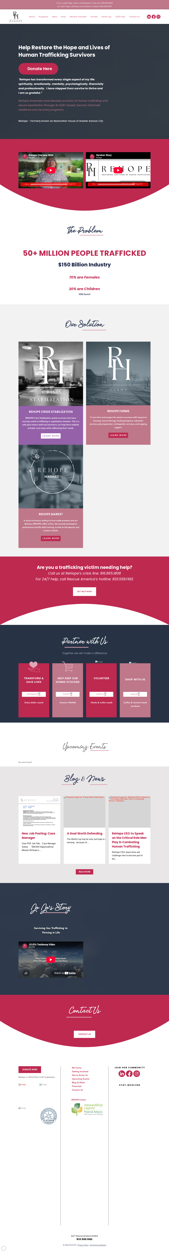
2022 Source (84, 294)
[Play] (22, 184)
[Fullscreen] (79, 184)
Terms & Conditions (98, 1245)
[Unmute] (75, 184)
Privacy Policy (83, 1245)
